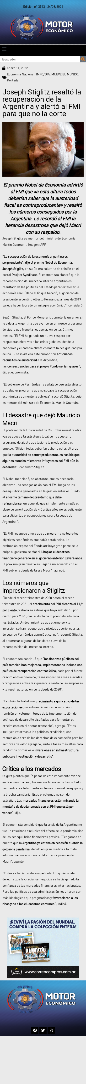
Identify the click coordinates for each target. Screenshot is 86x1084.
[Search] (83, 59)
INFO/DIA (43, 74)
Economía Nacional (20, 74)
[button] (4, 49)
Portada (12, 80)
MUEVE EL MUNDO (64, 74)
